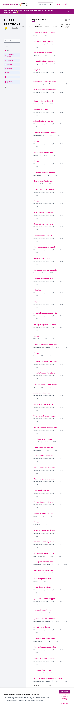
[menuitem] (12, 41)
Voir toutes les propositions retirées (42, 686)
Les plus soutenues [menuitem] (47, 27)
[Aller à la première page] (16, 4)
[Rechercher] (51, 4)
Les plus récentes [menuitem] (21, 27)
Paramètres (64, 703)
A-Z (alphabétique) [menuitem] (30, 27)
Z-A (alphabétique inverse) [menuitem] (39, 26)
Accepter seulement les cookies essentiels (64, 697)
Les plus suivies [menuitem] (62, 26)
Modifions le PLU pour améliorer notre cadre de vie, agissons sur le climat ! (28, 10)
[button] (7, 46)
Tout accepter (64, 691)
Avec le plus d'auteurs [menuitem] (67, 26)
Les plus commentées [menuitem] (54, 27)
